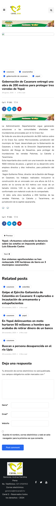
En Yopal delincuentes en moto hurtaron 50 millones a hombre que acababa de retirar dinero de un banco (27, 324)
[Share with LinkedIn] (14, 109)
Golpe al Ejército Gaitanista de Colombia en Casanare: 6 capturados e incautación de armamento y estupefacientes (28, 297)
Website (5, 423)
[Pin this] (19, 109)
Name (5, 405)
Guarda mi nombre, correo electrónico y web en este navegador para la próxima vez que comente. (26, 436)
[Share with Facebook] (4, 109)
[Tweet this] (9, 109)
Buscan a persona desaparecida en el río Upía (26, 348)
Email (5, 414)
